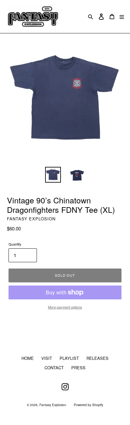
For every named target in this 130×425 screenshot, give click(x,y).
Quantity (15, 243)
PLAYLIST (69, 358)
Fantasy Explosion (52, 405)
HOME (27, 358)
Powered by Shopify (88, 405)
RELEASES (97, 358)
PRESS (78, 368)
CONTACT (54, 368)
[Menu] (121, 16)
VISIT (46, 358)
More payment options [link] (65, 306)
